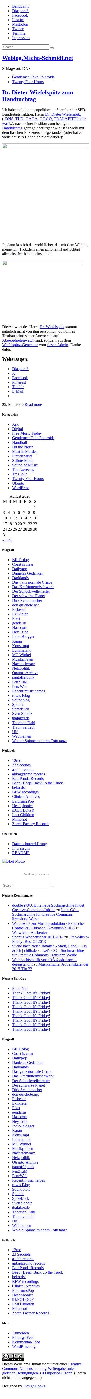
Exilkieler (20, 614)
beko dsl (19, 787)
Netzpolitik (21, 668)
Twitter (18, 29)
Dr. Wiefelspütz (52, 327)
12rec (16, 760)
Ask (15, 424)
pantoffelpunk (23, 677)
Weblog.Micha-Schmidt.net (37, 58)
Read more (33, 404)
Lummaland (21, 650)
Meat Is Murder (24, 451)
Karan (17, 641)
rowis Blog (21, 695)
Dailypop (19, 569)
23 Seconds (21, 765)
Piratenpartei (22, 456)
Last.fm (18, 20)
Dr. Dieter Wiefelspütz (63, 114)
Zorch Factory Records (30, 824)
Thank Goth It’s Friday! (31, 993)
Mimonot (19, 819)
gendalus (19, 623)
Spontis (18, 704)
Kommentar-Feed (26, 1342)
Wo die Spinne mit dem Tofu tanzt (39, 741)
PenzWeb (19, 686)
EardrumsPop (23, 801)
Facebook (20, 15)
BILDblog (20, 559)
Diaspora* (20, 11)
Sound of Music (25, 465)
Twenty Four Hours (28, 81)
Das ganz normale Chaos (32, 582)
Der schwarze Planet (28, 596)
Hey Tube (20, 632)
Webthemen (21, 736)
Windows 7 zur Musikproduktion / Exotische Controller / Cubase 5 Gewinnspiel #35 (48, 925)
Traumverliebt (23, 727)
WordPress (20, 488)
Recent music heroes (28, 691)
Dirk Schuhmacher (27, 600)
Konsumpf (20, 646)
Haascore (19, 627)
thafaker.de (21, 718)
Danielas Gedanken (27, 573)
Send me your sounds (36, 874)
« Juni (7, 540)
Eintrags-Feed (23, 1337)
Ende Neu (20, 988)
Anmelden (20, 1333)
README (21, 853)
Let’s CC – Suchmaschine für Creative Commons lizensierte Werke (45, 914)
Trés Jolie (19, 474)
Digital (17, 429)
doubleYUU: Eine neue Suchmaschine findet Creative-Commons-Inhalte (48, 907)
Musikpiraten (22, 659)
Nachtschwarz (23, 664)
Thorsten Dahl (23, 723)
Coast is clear (22, 564)
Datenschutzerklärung (29, 844)
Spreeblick (20, 709)
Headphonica (22, 806)
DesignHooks (34, 1386)
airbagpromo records (28, 774)
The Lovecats (23, 469)
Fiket (16, 618)
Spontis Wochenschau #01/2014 (37, 937)
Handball (19, 442)
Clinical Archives (26, 796)
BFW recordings (25, 792)
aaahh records (23, 769)
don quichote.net (25, 605)
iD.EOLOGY (23, 810)
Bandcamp (20, 6)
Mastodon (20, 24)
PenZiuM (19, 682)
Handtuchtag (12, 128)
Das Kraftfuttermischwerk (33, 587)
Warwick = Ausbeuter (29, 932)
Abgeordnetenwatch (18, 340)
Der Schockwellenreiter (31, 591)
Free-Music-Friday (27, 433)
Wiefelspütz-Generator (20, 345)
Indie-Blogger (23, 636)
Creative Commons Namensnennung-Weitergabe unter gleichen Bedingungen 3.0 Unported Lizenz (42, 1368)
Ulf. (15, 732)
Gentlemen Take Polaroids (33, 77)
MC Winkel (21, 655)
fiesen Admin (57, 345)
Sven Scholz (22, 713)
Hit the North (22, 447)
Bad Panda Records (28, 778)
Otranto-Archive (25, 673)
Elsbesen (19, 609)
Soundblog (21, 700)
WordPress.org (24, 1346)
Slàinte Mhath (23, 460)
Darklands (20, 578)
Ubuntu (18, 483)
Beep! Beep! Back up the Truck (37, 783)
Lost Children (23, 815)
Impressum (21, 38)
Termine (18, 33)
